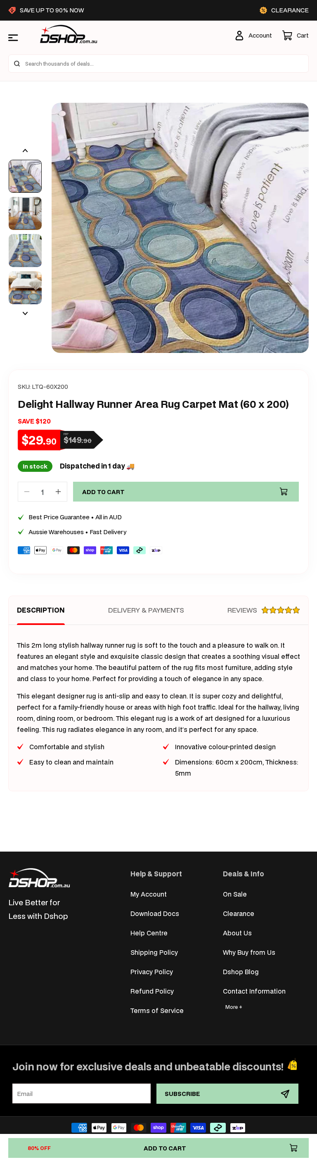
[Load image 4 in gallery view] (25, 287)
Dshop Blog (241, 971)
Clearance (238, 913)
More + (233, 1007)
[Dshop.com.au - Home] (39, 877)
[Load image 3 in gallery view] (25, 250)
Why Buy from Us (249, 952)
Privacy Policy (151, 971)
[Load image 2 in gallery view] (25, 213)
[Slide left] (25, 151)
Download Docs (154, 913)
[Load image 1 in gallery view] (25, 176)
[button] (295, 35)
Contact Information (254, 991)
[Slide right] (25, 313)
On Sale (235, 894)
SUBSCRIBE (182, 1094)
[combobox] (158, 63)
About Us (237, 932)
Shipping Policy (154, 952)
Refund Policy (152, 991)
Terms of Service (157, 1010)
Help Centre (149, 932)
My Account (148, 894)
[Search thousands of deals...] (17, 63)
